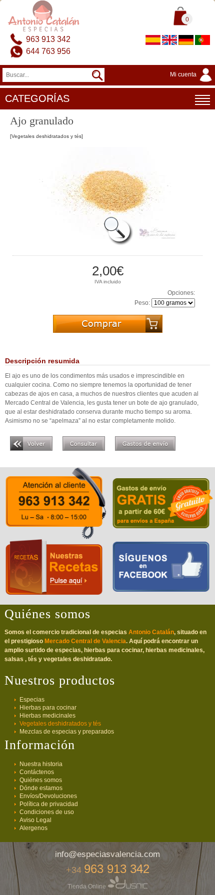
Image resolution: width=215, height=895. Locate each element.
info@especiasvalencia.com (107, 854)
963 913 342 (48, 39)
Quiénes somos (41, 780)
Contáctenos (37, 772)
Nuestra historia (41, 764)
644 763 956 (48, 51)
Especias (32, 699)
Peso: (142, 302)
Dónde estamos (41, 788)
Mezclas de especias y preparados (67, 731)
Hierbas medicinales (48, 715)
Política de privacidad (49, 804)
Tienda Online (88, 886)
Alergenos (34, 828)
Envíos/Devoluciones (48, 796)
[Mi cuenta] (192, 82)
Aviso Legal (36, 820)
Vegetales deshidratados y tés (60, 723)
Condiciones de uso (47, 812)
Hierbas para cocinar (48, 707)
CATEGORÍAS (37, 98)
